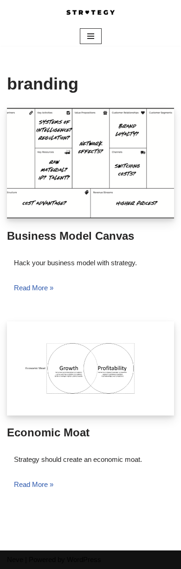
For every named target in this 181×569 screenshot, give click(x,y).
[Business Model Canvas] (90, 163)
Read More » (33, 288)
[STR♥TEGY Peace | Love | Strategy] (90, 13)
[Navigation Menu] (91, 36)
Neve (15, 559)
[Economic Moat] (90, 368)
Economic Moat (48, 432)
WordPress (84, 559)
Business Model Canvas (70, 236)
